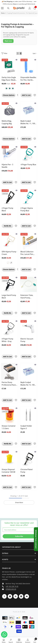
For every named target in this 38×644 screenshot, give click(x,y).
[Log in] (29, 8)
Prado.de (16, 612)
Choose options (8, 95)
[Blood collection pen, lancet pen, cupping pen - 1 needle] (28, 240)
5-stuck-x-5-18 (9, 88)
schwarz (11, 262)
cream (8, 262)
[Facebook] (4, 596)
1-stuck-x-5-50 (6, 88)
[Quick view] (16, 59)
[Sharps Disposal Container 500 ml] (9, 458)
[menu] (2, 8)
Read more (8, 41)
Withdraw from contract (36, 539)
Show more (19, 502)
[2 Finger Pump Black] (9, 197)
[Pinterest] (15, 596)
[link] (10, 641)
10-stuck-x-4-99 (13, 88)
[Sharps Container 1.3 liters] (9, 415)
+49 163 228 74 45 (12, 586)
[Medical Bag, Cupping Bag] (9, 110)
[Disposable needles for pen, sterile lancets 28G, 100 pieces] (28, 66)
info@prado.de (11, 589)
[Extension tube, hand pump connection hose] (28, 284)
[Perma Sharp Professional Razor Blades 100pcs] (9, 371)
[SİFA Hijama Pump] (9, 240)
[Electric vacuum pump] (28, 328)
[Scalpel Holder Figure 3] (28, 415)
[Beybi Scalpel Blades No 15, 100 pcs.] (28, 371)
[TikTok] (21, 596)
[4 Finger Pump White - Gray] (9, 328)
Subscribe (19, 536)
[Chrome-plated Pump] (28, 458)
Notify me (7, 226)
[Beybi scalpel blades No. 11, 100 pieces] (28, 110)
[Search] (8, 8)
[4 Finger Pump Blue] (28, 153)
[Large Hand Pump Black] (9, 284)
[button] (17, 53)
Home (3, 13)
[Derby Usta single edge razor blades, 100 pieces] (9, 66)
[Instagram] (10, 596)
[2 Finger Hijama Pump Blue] (28, 197)
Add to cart (26, 95)
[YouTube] (26, 596)
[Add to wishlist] (34, 95)
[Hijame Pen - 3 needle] (9, 153)
